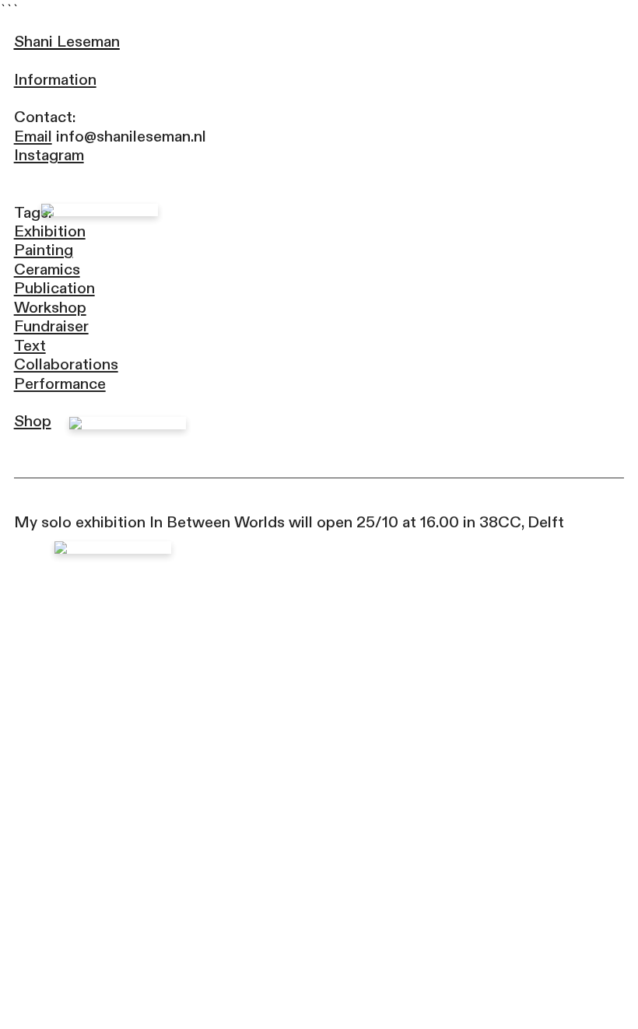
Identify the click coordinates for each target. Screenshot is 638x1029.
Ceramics (47, 269)
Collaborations (66, 364)
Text (30, 345)
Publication (54, 288)
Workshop (50, 307)
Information (55, 79)
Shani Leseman (67, 41)
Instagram (49, 155)
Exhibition (50, 231)
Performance (60, 383)
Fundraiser (51, 326)
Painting (43, 250)
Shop (32, 421)
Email (33, 136)
